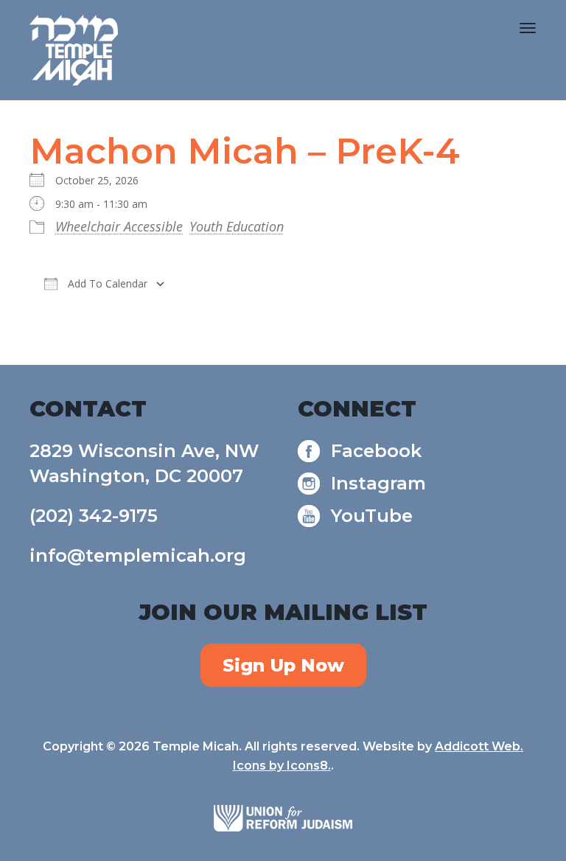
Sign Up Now (283, 665)
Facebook (376, 450)
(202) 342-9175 (93, 515)
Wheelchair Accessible (119, 226)
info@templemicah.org (137, 555)
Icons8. (309, 766)
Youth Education (236, 226)
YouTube (372, 515)
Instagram (378, 483)
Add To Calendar (106, 283)
